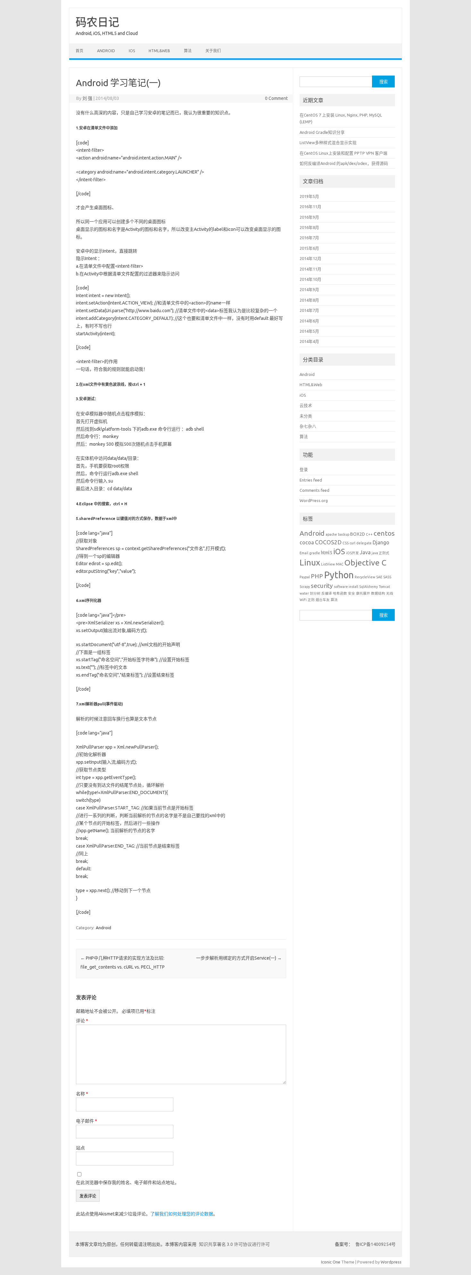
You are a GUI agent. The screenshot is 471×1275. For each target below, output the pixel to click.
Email (304, 553)
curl (352, 543)
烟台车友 (323, 600)
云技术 (306, 405)
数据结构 (378, 593)
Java (365, 552)
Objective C (365, 562)
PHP (317, 576)
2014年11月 (310, 269)
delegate (364, 543)
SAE (379, 577)
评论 (82, 1020)
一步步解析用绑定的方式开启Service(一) (239, 958)
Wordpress (391, 1262)
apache (331, 534)
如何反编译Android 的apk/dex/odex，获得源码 (344, 163)
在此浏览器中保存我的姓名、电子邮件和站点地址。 (127, 1182)
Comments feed (314, 490)
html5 (326, 552)
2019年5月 (309, 196)
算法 (188, 51)
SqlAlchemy (368, 587)
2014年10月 (310, 279)
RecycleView (365, 577)
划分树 (315, 593)
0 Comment (276, 98)
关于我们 (213, 51)
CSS (346, 543)
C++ (369, 534)
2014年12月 (310, 258)
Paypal (305, 577)
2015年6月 (309, 248)
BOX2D (357, 534)
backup (343, 534)
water (304, 593)
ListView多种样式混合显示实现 (328, 142)
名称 (82, 1093)
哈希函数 (340, 593)
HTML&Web (159, 51)
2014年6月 (309, 321)
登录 (304, 469)
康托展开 (363, 593)
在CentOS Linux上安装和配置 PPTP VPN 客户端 (343, 153)
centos (384, 533)
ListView (328, 564)
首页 (79, 51)
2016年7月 (309, 237)
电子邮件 (86, 1121)
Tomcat (384, 587)
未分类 (306, 416)
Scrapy (305, 587)
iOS (132, 51)
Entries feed (311, 480)
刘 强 (87, 98)
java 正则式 (380, 553)
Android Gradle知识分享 (322, 132)
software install (346, 587)
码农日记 (97, 22)
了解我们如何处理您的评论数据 (181, 1213)
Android (106, 51)
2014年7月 (309, 310)
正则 (311, 600)
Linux (310, 562)
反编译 (326, 593)
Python (339, 575)
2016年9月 (309, 217)
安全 (351, 593)
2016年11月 (310, 206)
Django (381, 542)
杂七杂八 (308, 426)
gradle (314, 553)
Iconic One (330, 1262)
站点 (80, 1147)
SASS (387, 577)
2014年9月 (309, 289)
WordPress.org (314, 500)
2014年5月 (309, 331)
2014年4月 (309, 341)
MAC (339, 564)
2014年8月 (309, 300)
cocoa (307, 542)
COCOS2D (328, 542)
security (322, 585)
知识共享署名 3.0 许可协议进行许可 (234, 1244)
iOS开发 (352, 553)
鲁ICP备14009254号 (375, 1244)
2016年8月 (309, 227)
